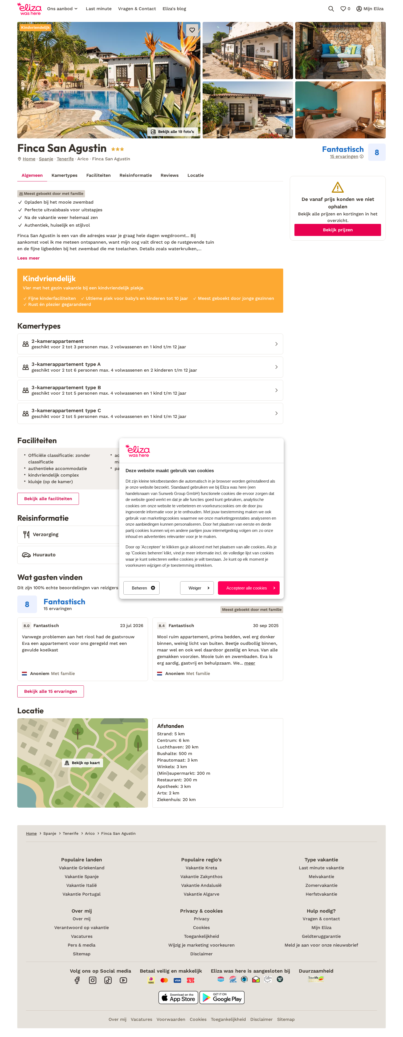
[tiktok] (108, 983)
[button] (108, 80)
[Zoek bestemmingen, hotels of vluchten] (331, 8)
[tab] (32, 175)
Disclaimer (201, 953)
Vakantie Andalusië (201, 885)
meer (249, 663)
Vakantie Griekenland (81, 867)
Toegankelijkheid (201, 936)
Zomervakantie (321, 885)
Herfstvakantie (321, 894)
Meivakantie (321, 876)
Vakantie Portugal (82, 894)
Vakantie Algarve (201, 894)
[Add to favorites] (192, 30)
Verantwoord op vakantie (81, 927)
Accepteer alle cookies (246, 588)
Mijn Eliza (321, 927)
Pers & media (81, 945)
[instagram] (92, 983)
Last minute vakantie (321, 867)
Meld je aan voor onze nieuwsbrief (321, 945)
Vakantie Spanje (82, 876)
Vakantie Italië (81, 885)
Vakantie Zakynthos (201, 876)
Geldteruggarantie (321, 936)
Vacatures (81, 936)
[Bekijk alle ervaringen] (354, 152)
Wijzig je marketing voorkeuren (201, 945)
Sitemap (81, 953)
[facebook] (77, 983)
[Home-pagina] (29, 8)
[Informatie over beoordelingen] (361, 156)
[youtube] (123, 983)
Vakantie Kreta (201, 867)
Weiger (195, 588)
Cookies (201, 927)
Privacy (201, 918)
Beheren (139, 588)
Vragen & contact (321, 918)
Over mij (81, 918)
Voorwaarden (171, 1019)
